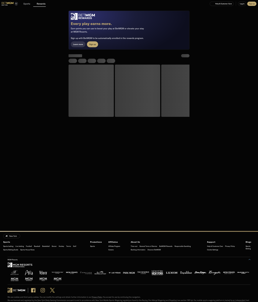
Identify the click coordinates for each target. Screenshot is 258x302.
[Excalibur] (186, 273)
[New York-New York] (157, 273)
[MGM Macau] (43, 279)
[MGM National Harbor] (15, 279)
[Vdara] (43, 273)
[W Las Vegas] (115, 273)
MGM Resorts (13, 260)
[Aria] (29, 273)
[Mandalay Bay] (100, 273)
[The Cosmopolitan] (57, 273)
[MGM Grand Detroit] (229, 273)
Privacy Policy (97, 297)
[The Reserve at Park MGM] (143, 273)
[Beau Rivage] (200, 273)
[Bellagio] (15, 273)
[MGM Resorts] (20, 266)
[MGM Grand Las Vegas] (72, 273)
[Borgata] (215, 273)
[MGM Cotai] (57, 279)
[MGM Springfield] (29, 279)
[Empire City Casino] (243, 273)
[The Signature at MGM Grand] (86, 273)
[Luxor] (172, 273)
